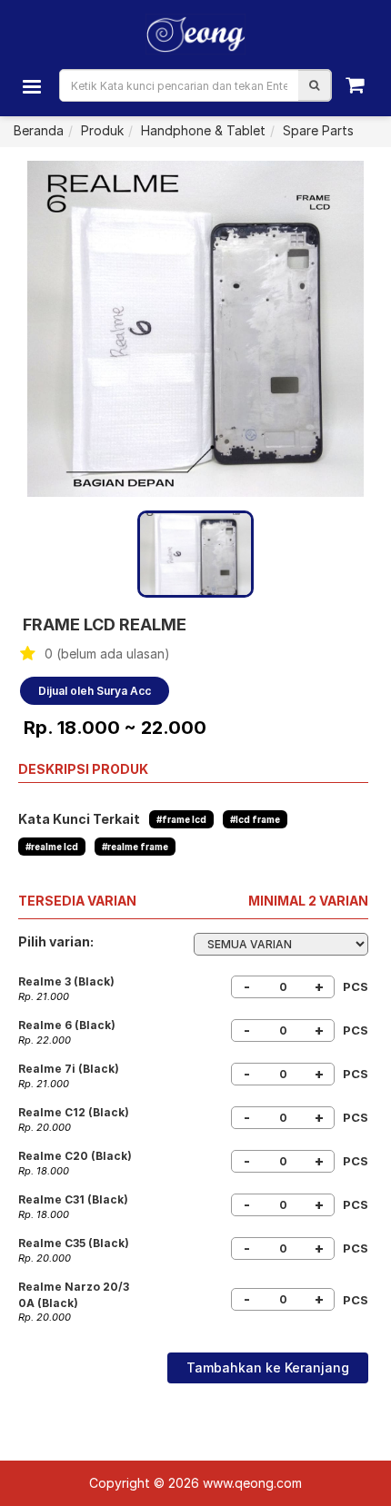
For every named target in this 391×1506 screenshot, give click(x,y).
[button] (314, 85)
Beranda (39, 130)
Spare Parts (318, 130)
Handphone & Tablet (203, 130)
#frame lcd (181, 819)
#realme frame (135, 846)
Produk (102, 130)
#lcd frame (255, 819)
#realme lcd (51, 846)
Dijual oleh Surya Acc (94, 691)
